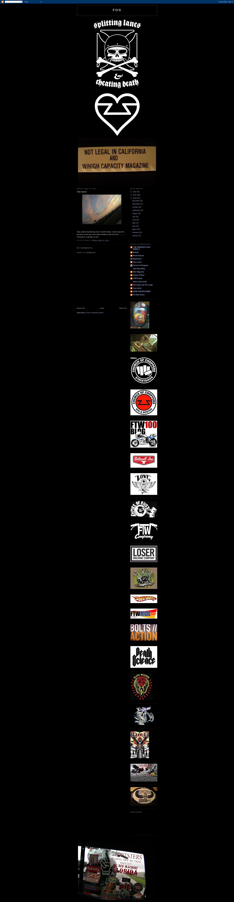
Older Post (123, 308)
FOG (117, 10)
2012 (135, 192)
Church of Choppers (140, 265)
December (136, 201)
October (135, 207)
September (136, 210)
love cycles (137, 288)
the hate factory (139, 295)
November (136, 204)
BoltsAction (137, 259)
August (135, 213)
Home (102, 308)
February (135, 232)
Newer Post (81, 308)
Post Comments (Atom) (95, 313)
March (134, 229)
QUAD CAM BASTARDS (142, 291)
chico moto (137, 262)
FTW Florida (137, 278)
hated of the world (140, 282)
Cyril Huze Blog (139, 269)
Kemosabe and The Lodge (143, 285)
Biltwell (136, 252)
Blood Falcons (138, 256)
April (134, 226)
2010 (135, 198)
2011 (135, 195)
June (134, 220)
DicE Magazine (138, 272)
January (135, 236)
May (134, 223)
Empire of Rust (138, 275)
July (134, 217)
